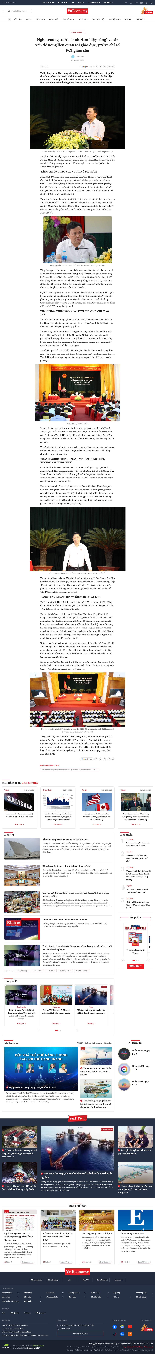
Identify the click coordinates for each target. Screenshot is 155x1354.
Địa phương (56, 1007)
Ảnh (3, 1313)
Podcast (88, 1043)
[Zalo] (136, 2)
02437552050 (65, 1329)
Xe (73, 2)
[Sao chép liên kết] (109, 66)
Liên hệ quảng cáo (80, 1334)
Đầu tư (29, 19)
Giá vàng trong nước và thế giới (97, 1234)
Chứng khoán (48, 2)
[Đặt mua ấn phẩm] (147, 10)
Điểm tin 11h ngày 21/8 (141, 1068)
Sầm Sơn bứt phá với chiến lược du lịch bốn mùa (65, 840)
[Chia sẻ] (113, 66)
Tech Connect (94, 2)
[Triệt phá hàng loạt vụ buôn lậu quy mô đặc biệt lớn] (135, 1137)
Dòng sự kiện (78, 1206)
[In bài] (42, 66)
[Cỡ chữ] (46, 66)
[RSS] (130, 1334)
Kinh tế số (53, 19)
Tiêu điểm (17, 19)
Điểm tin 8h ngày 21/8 (140, 1083)
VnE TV (81, 2)
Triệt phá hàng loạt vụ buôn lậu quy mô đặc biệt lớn (134, 1152)
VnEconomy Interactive (132, 1234)
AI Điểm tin (135, 1043)
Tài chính (40, 19)
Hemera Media (38, 1346)
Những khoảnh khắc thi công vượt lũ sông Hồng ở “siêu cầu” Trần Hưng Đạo (135, 1189)
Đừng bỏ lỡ (10, 981)
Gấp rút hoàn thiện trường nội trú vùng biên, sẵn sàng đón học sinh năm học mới (19, 1153)
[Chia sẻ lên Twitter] (100, 66)
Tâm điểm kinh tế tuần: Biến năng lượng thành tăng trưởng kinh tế (95, 1071)
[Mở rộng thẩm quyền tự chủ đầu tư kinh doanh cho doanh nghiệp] (77, 1148)
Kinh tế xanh (68, 19)
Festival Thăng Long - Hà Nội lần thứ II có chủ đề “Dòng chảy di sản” (19, 1188)
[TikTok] (146, 2)
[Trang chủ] (9, 19)
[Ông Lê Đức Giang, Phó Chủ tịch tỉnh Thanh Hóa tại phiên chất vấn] (77, 508)
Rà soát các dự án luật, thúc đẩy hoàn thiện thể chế (67, 866)
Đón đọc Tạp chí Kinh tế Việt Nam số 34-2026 (65, 920)
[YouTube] (141, 2)
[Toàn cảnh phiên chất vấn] (77, 365)
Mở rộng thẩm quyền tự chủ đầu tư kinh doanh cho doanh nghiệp (76, 1175)
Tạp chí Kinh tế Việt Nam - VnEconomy (138, 1347)
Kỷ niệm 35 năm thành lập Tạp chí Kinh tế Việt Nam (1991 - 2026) (58, 1237)
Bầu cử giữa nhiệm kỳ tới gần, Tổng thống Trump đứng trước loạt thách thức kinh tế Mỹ (135, 817)
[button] (56, 1030)
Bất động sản (115, 19)
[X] (131, 2)
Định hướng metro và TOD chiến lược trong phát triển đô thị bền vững (18, 1237)
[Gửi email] (104, 66)
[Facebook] (126, 2)
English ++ (108, 2)
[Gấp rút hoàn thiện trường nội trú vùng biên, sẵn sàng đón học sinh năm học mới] (19, 1137)
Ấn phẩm (129, 886)
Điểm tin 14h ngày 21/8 (141, 1052)
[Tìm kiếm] (9, 11)
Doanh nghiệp (99, 19)
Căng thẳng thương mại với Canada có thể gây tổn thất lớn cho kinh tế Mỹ (96, 817)
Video (91, 1007)
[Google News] (151, 2)
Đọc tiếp (9, 835)
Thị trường (83, 19)
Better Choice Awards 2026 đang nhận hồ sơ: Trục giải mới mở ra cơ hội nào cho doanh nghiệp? (77, 948)
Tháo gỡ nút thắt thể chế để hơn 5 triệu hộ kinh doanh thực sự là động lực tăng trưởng (76, 894)
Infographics (97, 1043)
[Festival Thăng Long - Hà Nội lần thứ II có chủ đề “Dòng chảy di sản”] (19, 1172)
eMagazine (108, 1043)
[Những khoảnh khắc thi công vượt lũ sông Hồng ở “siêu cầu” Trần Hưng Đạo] (135, 1172)
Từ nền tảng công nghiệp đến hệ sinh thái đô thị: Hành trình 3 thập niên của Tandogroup (95, 1104)
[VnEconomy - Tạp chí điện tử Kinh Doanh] (77, 1271)
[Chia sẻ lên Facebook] (96, 66)
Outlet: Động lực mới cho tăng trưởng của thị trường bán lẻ (138, 905)
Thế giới (128, 19)
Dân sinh (140, 19)
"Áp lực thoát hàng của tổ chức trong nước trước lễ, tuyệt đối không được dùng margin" (58, 817)
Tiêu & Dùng (63, 2)
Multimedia (11, 1043)
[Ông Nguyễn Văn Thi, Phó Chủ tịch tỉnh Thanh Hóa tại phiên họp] (77, 218)
